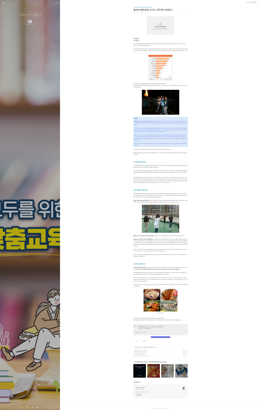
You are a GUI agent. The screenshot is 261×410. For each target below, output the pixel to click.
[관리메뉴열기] (259, 2)
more (187, 362)
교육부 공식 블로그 (30, 15)
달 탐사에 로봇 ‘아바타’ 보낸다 (139, 354)
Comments (136, 382)
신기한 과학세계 (146, 347)
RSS (32, 407)
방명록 (27, 407)
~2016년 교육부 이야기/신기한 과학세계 (142, 7)
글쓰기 (22, 407)
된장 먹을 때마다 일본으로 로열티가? (140, 351)
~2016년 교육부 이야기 (138, 347)
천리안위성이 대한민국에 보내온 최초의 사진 (141, 356)
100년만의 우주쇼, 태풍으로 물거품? (140, 350)
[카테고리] (3, 3)
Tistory (168, 408)
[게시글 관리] (140, 341)
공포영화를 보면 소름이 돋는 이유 (139, 353)
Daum (160, 408)
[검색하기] (57, 3)
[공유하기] (138, 341)
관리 (38, 407)
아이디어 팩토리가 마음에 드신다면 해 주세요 (160, 337)
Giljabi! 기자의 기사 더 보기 (140, 332)
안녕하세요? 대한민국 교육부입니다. (143, 392)
